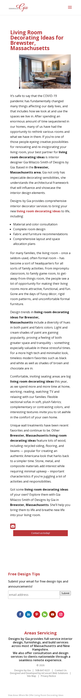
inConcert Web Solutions (54, 673)
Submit (65, 593)
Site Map (31, 676)
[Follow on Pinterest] (36, 614)
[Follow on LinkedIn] (28, 614)
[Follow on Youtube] (52, 614)
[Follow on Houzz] (45, 614)
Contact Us (61, 670)
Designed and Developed (24, 673)
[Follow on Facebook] (20, 614)
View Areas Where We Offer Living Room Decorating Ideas (35, 695)
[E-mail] (12, 527)
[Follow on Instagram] (60, 614)
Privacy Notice (48, 676)
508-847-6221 (42, 670)
